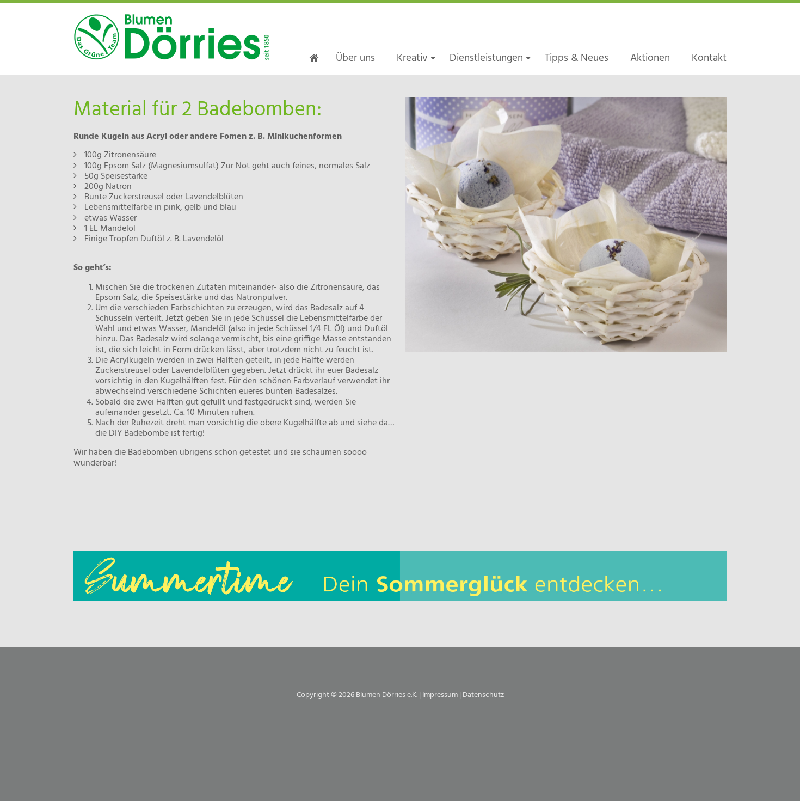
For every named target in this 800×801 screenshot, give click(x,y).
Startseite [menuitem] (314, 58)
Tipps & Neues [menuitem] (576, 58)
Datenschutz (483, 695)
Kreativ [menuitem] (412, 58)
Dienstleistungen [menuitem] (486, 58)
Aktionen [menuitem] (650, 58)
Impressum (440, 695)
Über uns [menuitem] (355, 58)
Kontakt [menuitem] (709, 58)
